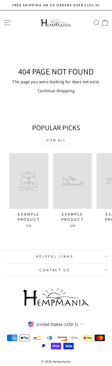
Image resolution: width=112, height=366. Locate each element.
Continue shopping (56, 91)
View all (56, 140)
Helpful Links (54, 256)
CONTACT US (54, 269)
